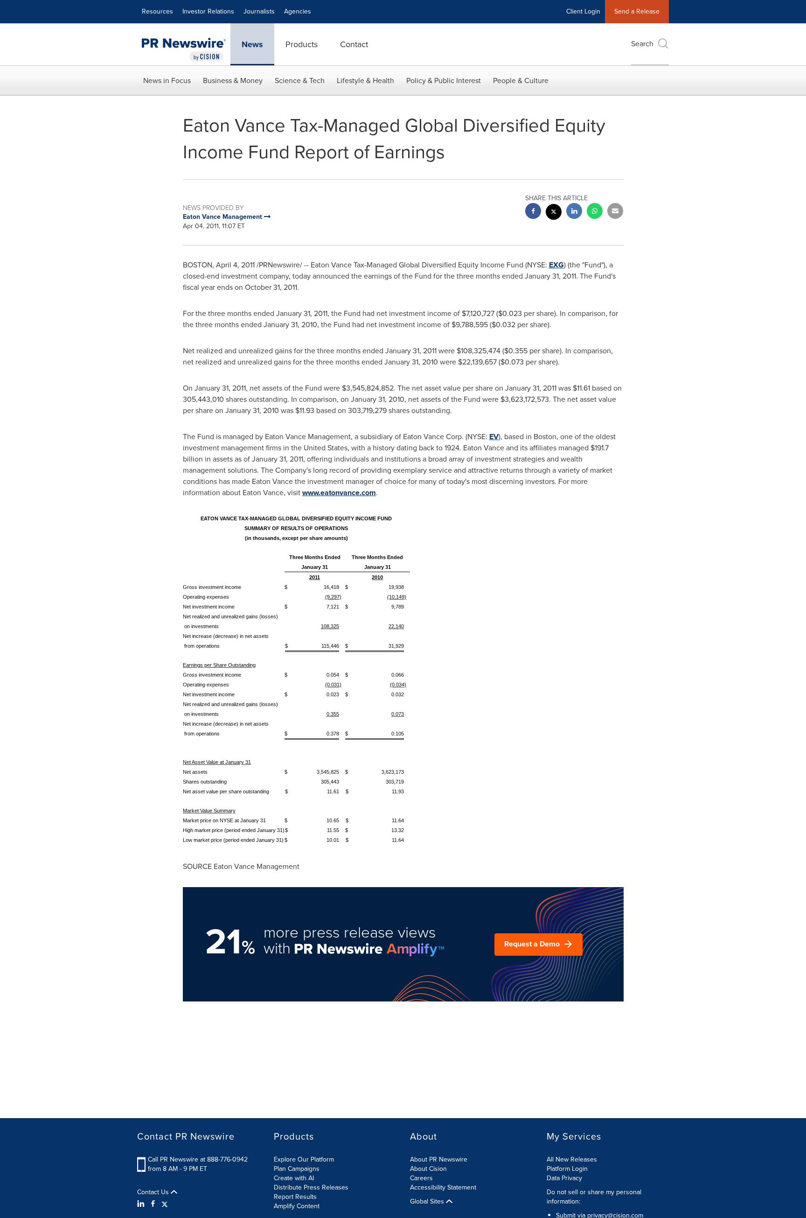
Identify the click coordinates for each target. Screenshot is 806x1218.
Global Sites (428, 1201)
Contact (354, 44)
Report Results (295, 1197)
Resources (157, 11)
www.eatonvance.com (339, 492)
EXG (556, 264)
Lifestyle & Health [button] (365, 80)
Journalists (259, 11)
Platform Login (567, 1169)
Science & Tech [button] (300, 80)
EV (494, 436)
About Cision (428, 1169)
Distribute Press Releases (311, 1187)
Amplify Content (297, 1206)
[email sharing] (615, 212)
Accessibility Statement (443, 1187)
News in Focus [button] (167, 80)
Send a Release (637, 11)
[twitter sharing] (554, 213)
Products (301, 44)
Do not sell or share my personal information (594, 1196)
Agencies (297, 11)
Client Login (583, 11)
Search (642, 43)
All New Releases (572, 1159)
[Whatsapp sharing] (595, 212)
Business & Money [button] (233, 80)
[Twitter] (164, 1204)
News (252, 44)
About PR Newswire (438, 1159)
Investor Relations (208, 11)
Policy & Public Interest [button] (443, 80)
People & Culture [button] (521, 80)
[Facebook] (153, 1204)
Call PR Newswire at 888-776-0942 (198, 1159)
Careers (421, 1178)
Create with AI (294, 1178)
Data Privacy (564, 1178)
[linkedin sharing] (574, 212)
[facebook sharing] (533, 212)
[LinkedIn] (142, 1204)
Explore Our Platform (304, 1159)
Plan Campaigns (297, 1169)
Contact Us (154, 1192)
